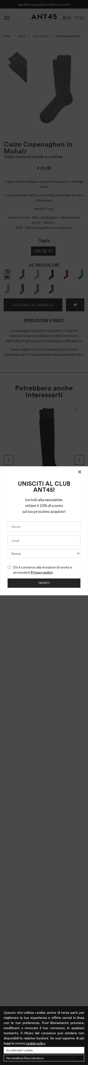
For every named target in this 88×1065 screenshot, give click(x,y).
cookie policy (35, 1043)
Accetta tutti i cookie (19, 1050)
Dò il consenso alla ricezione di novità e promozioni (42, 569)
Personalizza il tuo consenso (25, 1058)
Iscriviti (44, 582)
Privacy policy (42, 572)
